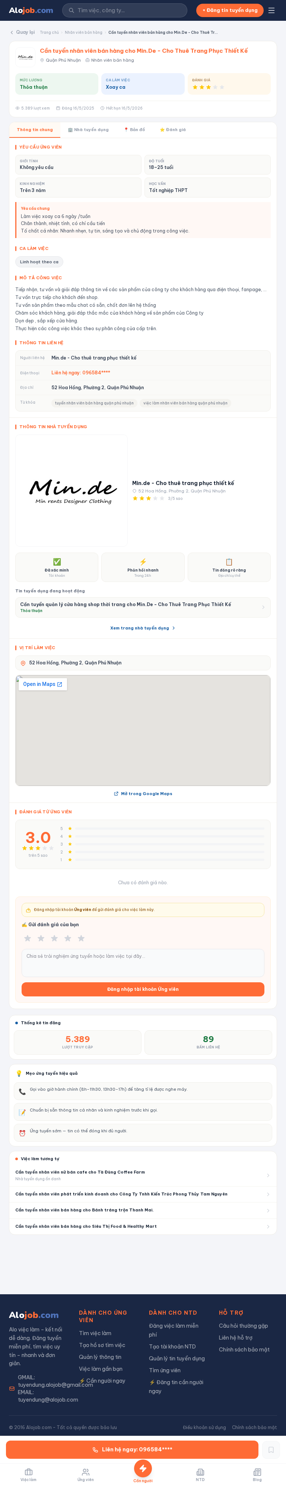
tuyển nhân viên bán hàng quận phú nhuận (94, 403)
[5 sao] (81, 938)
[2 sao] (41, 938)
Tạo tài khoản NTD (172, 1346)
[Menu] (271, 10)
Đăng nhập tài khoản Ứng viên (143, 989)
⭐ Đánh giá (173, 129)
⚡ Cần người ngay (102, 1380)
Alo (31, 10)
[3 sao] (54, 938)
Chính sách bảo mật (244, 1349)
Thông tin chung (35, 129)
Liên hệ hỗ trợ (235, 1337)
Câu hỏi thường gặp (243, 1325)
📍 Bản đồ (134, 129)
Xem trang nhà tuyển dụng (139, 628)
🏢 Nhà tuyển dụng (88, 129)
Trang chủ (49, 32)
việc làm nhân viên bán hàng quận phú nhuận (185, 403)
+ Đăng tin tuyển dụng (230, 10)
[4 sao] (68, 938)
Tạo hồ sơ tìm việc (102, 1345)
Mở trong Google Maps (146, 793)
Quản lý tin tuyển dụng (177, 1358)
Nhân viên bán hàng (83, 32)
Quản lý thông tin (100, 1357)
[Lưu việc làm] (271, 1450)
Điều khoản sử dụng (204, 1427)
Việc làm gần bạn (101, 1369)
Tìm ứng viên (165, 1370)
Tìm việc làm (95, 1333)
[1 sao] (28, 938)
